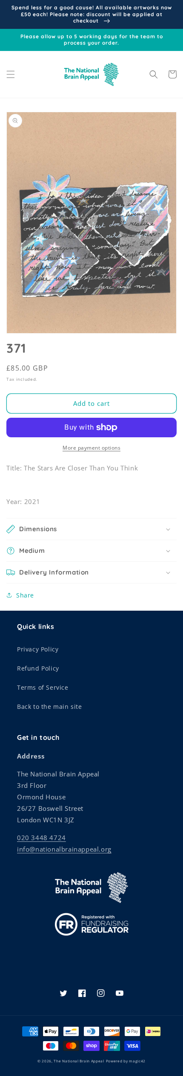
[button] (10, 74)
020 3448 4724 (41, 837)
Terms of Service (43, 687)
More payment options (91, 447)
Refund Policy (38, 668)
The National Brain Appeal (79, 1061)
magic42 (137, 1061)
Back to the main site (49, 706)
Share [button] (25, 595)
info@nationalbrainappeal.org (64, 849)
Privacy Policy (37, 649)
